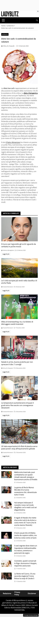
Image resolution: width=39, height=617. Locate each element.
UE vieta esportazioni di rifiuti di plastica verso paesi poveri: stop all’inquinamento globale (19, 447)
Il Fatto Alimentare (13, 142)
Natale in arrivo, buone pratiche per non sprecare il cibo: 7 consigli (17, 363)
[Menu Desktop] (3, 20)
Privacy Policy (17, 593)
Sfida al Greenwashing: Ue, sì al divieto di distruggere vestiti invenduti (17, 323)
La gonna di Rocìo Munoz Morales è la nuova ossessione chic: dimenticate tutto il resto (25, 491)
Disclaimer (32, 593)
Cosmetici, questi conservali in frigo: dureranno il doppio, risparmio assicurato (25, 563)
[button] (37, 20)
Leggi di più (5, 254)
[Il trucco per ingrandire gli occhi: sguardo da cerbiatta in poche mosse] (19, 229)
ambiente (5, 34)
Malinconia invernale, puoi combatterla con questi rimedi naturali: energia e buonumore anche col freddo (25, 476)
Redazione (7, 593)
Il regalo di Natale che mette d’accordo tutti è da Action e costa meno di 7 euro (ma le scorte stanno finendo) (25, 521)
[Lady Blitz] (9, 14)
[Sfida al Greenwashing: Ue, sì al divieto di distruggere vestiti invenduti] (19, 307)
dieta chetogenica (31, 93)
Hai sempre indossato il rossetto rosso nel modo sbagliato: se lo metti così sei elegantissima (25, 506)
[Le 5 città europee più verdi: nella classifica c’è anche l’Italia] (19, 268)
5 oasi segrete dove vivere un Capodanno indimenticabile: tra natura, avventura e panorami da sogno (25, 549)
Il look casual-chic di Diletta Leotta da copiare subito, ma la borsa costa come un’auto (25, 535)
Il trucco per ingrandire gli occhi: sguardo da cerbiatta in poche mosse (18, 245)
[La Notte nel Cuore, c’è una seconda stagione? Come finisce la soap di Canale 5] (6, 576)
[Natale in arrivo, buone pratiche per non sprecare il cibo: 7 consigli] (19, 347)
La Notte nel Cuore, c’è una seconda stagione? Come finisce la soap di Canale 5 (24, 576)
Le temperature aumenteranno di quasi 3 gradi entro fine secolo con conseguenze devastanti (17, 405)
